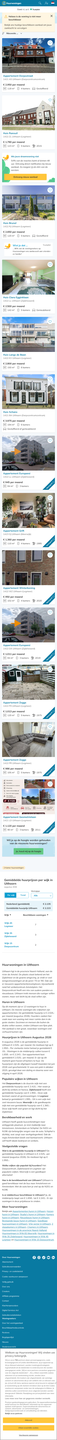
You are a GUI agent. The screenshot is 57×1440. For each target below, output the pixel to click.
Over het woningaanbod (12, 1323)
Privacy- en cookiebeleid (12, 1271)
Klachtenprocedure (10, 1305)
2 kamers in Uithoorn (37, 1227)
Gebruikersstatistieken (11, 1315)
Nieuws (5, 1342)
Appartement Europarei (16, 473)
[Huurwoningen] (11, 3)
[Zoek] (40, 3)
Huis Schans (10, 411)
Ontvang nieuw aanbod (25, 177)
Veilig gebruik (7, 1282)
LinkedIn (53, 1257)
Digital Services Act (10, 1310)
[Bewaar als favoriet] (50, 43)
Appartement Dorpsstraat (18, 75)
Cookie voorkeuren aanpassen (15, 1276)
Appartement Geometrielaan (19, 817)
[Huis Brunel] (28, 202)
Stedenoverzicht (9, 1347)
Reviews (5, 1332)
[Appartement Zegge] (28, 682)
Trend (23, 895)
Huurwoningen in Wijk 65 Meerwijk (19, 1233)
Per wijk (11, 895)
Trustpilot (47, 245)
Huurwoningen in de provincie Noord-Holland (24, 1230)
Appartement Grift (13, 530)
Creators (6, 1291)
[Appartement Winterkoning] (28, 567)
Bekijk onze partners (13, 1413)
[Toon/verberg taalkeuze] (52, 3)
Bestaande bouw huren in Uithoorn (19, 1220)
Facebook (34, 1257)
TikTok (43, 1257)
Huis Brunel (9, 223)
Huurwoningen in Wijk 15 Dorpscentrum (34, 1239)
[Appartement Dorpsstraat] (28, 55)
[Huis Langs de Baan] (28, 334)
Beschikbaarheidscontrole (13, 1328)
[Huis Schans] (28, 391)
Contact (5, 1301)
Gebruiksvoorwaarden (11, 1266)
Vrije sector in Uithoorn (39, 1224)
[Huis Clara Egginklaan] (28, 277)
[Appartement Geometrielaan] (28, 796)
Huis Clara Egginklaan (16, 297)
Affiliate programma (10, 1296)
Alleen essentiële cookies (28, 1428)
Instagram (39, 1257)
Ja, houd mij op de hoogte (28, 851)
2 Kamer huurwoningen (14, 868)
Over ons (6, 1286)
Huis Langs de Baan (14, 354)
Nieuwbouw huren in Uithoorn (34, 1217)
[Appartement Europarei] (28, 453)
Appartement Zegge (14, 702)
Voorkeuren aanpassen (28, 1435)
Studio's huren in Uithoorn (32, 1214)
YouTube (48, 1257)
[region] (28, 1394)
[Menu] (46, 3)
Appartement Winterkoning (19, 587)
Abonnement (7, 1262)
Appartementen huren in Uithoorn (29, 1211)
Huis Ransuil (10, 133)
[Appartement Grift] (28, 510)
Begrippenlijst (8, 1337)
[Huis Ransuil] (28, 112)
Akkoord (28, 1420)
